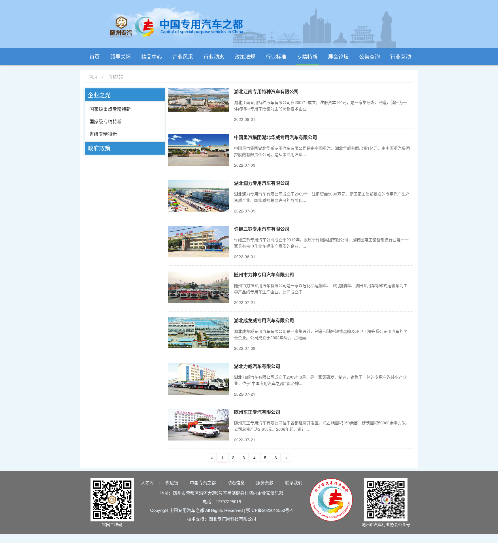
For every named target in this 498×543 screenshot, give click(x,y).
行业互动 (400, 56)
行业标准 (276, 56)
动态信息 (236, 482)
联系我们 (293, 482)
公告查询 (369, 56)
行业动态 (213, 56)
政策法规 (245, 56)
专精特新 (307, 56)
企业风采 (182, 56)
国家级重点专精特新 (110, 109)
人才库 (147, 482)
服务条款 (264, 482)
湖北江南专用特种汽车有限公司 (266, 91)
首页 (94, 56)
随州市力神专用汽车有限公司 (264, 274)
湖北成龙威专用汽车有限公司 (264, 320)
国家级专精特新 (105, 121)
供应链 (171, 482)
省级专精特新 (103, 133)
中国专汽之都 (203, 482)
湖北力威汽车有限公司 (257, 366)
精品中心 (151, 56)
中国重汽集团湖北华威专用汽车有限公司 (275, 137)
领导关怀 (120, 56)
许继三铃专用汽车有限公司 (261, 228)
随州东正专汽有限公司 (257, 412)
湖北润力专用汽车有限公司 (261, 183)
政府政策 (99, 148)
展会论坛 (338, 56)
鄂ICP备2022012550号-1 (269, 510)
